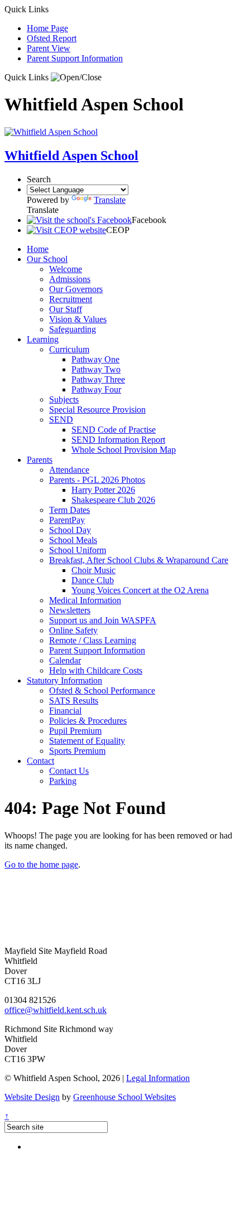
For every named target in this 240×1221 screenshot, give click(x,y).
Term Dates (69, 510)
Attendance (69, 469)
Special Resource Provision (97, 409)
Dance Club (92, 580)
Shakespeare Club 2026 (113, 500)
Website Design (32, 1097)
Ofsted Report (51, 38)
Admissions (69, 279)
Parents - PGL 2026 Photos (97, 479)
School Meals (73, 540)
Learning (43, 339)
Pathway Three (98, 379)
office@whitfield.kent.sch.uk (55, 1010)
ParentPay (67, 520)
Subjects (64, 399)
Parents (39, 459)
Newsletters (69, 610)
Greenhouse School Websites (124, 1097)
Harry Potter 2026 (103, 490)
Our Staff (65, 309)
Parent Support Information (75, 58)
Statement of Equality (87, 740)
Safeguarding (72, 329)
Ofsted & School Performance (102, 690)
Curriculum (69, 349)
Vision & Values (78, 319)
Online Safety (73, 630)
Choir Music (93, 570)
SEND (61, 419)
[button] (76, 77)
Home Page (47, 28)
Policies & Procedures (88, 720)
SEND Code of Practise (113, 429)
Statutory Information (64, 680)
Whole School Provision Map (123, 449)
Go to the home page (41, 864)
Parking (62, 781)
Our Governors (76, 289)
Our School (47, 259)
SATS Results (73, 700)
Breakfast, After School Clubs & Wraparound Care (138, 560)
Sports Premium (77, 750)
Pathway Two (96, 369)
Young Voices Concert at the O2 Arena (140, 590)
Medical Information (85, 600)
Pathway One (95, 359)
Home (38, 249)
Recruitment (70, 299)
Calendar (65, 660)
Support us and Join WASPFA (102, 620)
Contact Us (69, 771)
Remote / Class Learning (92, 640)
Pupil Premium (75, 730)
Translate (110, 200)
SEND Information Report (118, 439)
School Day (70, 530)
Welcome (65, 269)
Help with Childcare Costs (95, 670)
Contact (40, 760)
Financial (65, 710)
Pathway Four (96, 389)
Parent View (48, 48)
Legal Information (158, 1078)
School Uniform (77, 550)
